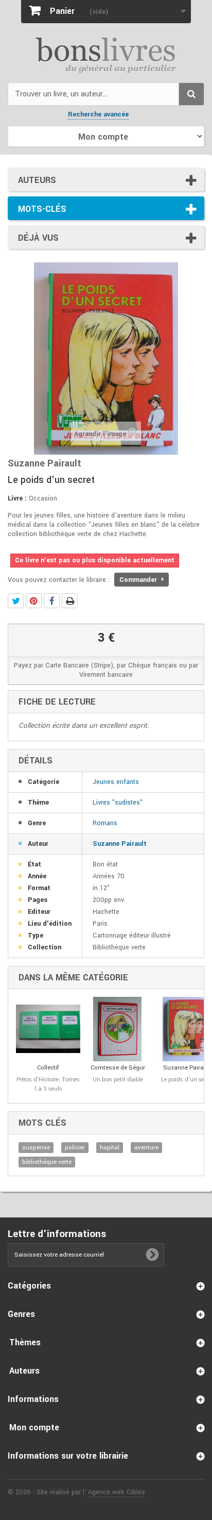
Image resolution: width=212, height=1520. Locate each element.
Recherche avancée (98, 114)
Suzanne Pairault (120, 843)
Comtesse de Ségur (118, 1067)
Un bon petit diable (118, 1079)
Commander (139, 579)
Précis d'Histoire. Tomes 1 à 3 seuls (48, 1084)
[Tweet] (16, 600)
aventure (146, 1147)
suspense (36, 1147)
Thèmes (25, 1342)
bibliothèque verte (47, 1162)
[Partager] (52, 600)
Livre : (17, 498)
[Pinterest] (34, 600)
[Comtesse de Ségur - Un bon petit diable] (117, 1029)
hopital (109, 1147)
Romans (105, 823)
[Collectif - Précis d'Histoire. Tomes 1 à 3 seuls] (48, 1029)
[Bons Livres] (106, 54)
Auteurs (37, 180)
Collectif (48, 1067)
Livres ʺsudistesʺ (118, 802)
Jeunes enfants (116, 782)
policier (75, 1147)
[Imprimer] (70, 600)
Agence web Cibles (116, 1492)
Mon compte (34, 1427)
